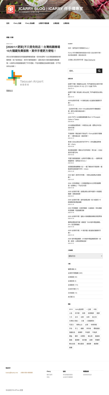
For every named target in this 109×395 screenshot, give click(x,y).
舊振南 (97, 336)
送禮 (90, 340)
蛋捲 (70, 340)
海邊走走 (72, 332)
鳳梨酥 (89, 344)
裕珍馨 (84, 340)
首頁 (7, 23)
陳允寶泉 (81, 344)
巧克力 (71, 324)
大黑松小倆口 (73, 321)
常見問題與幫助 (68, 375)
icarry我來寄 (79, 309)
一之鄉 (88, 309)
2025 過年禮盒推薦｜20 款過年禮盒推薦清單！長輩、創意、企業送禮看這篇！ (84, 240)
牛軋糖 (87, 332)
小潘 (82, 321)
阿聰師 (97, 340)
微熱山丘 (79, 324)
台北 (76, 317)
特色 (48, 377)
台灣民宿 (71, 281)
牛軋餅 (94, 332)
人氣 (70, 313)
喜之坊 (94, 317)
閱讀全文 (9, 90)
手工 (76, 328)
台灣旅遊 (56, 23)
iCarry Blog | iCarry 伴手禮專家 (51, 8)
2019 (71, 309)
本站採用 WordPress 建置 (14, 390)
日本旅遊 (71, 293)
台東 (82, 317)
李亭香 (88, 328)
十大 (70, 317)
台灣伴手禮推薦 (44, 23)
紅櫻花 (83, 336)
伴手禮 (77, 313)
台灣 (87, 317)
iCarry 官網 (17, 23)
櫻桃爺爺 (97, 328)
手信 (70, 328)
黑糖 (70, 347)
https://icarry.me (89, 60)
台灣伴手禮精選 (68, 377)
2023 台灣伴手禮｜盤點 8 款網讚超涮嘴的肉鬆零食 (85, 216)
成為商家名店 (87, 375)
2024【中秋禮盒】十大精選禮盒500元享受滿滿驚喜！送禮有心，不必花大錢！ (84, 184)
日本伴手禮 (71, 289)
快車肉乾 (94, 324)
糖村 (76, 336)
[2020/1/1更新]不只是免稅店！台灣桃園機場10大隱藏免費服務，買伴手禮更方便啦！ (33, 49)
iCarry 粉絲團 (29, 23)
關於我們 (49, 375)
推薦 (82, 328)
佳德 (83, 313)
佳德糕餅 (91, 313)
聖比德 (90, 336)
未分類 (70, 297)
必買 (86, 324)
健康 (98, 313)
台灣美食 (66, 23)
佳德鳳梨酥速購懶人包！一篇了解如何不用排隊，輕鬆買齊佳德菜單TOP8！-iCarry (85, 167)
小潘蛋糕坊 (90, 321)
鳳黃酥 (96, 344)
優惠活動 (71, 269)
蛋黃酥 (77, 340)
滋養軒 (80, 332)
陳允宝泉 (72, 344)
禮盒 (70, 336)
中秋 (95, 309)
